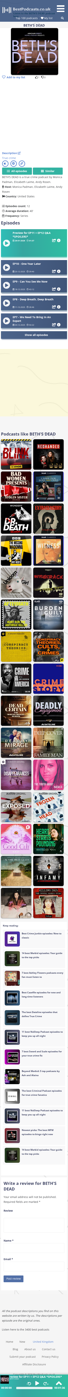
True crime (9, 158)
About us (30, 1349)
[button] (62, 6)
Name (9, 1240)
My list (48, 18)
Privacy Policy (50, 1356)
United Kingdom (43, 1341)
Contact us (48, 1349)
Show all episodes (36, 335)
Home (9, 1341)
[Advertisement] (34, 115)
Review (8, 1210)
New (22, 1341)
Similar (49, 171)
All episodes (19, 171)
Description (10, 153)
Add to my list (16, 77)
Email (8, 1259)
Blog (15, 1349)
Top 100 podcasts (27, 18)
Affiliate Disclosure (34, 1364)
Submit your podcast (22, 1356)
